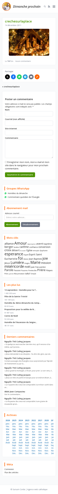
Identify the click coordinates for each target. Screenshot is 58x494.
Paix (37, 267)
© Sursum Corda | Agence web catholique (29, 489)
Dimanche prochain (26, 6)
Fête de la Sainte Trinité (15, 296)
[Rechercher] (44, 6)
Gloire (25, 259)
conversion (44, 246)
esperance (13, 253)
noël (27, 267)
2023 (27, 420)
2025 (14, 420)
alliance (9, 243)
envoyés (36, 250)
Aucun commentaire (23, 61)
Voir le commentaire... (12, 394)
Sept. (14, 445)
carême (24, 247)
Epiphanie (43, 250)
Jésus (7, 262)
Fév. (7, 426)
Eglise (29, 250)
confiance (33, 247)
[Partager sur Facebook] (13, 76)
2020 (46, 420)
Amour (20, 243)
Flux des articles (11, 472)
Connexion (9, 469)
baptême (48, 243)
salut (27, 273)
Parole (8, 270)
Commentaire (11, 138)
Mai (7, 434)
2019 (53, 420)
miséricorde (14, 266)
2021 (40, 420)
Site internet (11, 128)
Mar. (8, 429)
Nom (7, 109)
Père (6, 273)
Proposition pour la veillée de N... (19, 309)
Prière (41, 270)
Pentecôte (32, 270)
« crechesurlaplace (11, 86)
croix (7, 250)
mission (46, 263)
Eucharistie (10, 258)
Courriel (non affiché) (15, 119)
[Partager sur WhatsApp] (19, 76)
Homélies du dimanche (18, 193)
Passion (17, 270)
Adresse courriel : (12, 213)
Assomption (32, 244)
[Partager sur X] (7, 76)
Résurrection (19, 273)
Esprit (26, 254)
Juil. (7, 440)
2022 (33, 420)
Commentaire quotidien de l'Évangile (24, 197)
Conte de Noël (11, 316)
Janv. (8, 423)
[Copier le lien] (37, 76)
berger (8, 247)
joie (45, 258)
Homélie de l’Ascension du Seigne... (20, 322)
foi (20, 258)
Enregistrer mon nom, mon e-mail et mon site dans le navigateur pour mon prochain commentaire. (27, 165)
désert (16, 250)
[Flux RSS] (49, 6)
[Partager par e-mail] (31, 76)
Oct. (14, 448)
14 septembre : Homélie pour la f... (20, 290)
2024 (20, 420)
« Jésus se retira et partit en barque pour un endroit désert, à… (28, 378)
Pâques (49, 270)
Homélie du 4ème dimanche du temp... (22, 303)
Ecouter (23, 251)
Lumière (17, 262)
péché (11, 274)
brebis (16, 247)
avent (39, 243)
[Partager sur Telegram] (25, 76)
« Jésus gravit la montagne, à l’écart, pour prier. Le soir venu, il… (28, 371)
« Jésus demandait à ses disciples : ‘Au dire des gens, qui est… (27, 354)
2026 (8, 420)
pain (33, 267)
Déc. (14, 453)
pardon (42, 267)
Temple (33, 274)
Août (8, 442)
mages (27, 263)
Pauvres (24, 270)
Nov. (14, 450)
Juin (7, 437)
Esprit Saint (35, 254)
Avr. (7, 432)
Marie (35, 262)
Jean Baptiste (35, 258)
